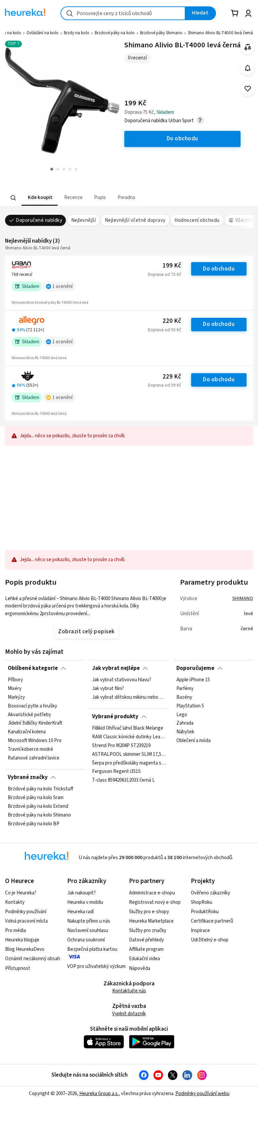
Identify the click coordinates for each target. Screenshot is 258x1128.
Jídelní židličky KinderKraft (35, 723)
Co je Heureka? (20, 892)
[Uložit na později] (248, 89)
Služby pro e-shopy (149, 911)
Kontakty (15, 902)
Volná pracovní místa (26, 921)
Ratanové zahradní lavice (33, 758)
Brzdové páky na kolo (115, 33)
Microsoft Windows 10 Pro (34, 740)
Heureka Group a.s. (99, 1093)
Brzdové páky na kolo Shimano (39, 815)
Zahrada (185, 723)
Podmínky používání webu (202, 1093)
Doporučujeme (195, 668)
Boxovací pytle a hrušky (32, 706)
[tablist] (87, 198)
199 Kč (172, 265)
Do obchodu (218, 269)
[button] (39, 198)
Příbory (15, 680)
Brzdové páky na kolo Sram (35, 797)
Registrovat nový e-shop (155, 902)
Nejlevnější (83, 220)
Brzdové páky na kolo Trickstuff (40, 789)
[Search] (13, 197)
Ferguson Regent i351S (116, 771)
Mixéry (15, 688)
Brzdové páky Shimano (161, 33)
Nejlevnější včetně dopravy (135, 220)
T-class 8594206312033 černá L (123, 780)
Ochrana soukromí (86, 939)
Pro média (15, 930)
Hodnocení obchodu (196, 220)
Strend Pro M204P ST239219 (121, 745)
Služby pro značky (147, 930)
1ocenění (62, 286)
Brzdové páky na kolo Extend (38, 806)
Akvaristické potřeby (29, 715)
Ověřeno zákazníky (210, 892)
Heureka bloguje (22, 939)
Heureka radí (80, 911)
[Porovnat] (248, 47)
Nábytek (185, 732)
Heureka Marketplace (151, 921)
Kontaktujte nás (129, 990)
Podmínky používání (25, 911)
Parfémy (185, 688)
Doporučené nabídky (39, 220)
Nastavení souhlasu (87, 930)
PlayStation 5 (190, 706)
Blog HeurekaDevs (24, 949)
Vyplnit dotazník (129, 1013)
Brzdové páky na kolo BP (33, 824)
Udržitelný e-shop (209, 939)
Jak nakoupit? (81, 892)
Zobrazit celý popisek (86, 632)
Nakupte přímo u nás (88, 921)
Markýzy (16, 697)
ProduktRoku (205, 911)
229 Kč (172, 376)
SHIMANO (242, 598)
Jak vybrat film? (108, 688)
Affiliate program (146, 949)
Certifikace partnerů (212, 921)
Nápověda (139, 968)
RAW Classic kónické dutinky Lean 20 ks (129, 737)
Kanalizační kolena (27, 732)
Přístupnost (17, 968)
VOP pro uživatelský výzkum (96, 966)
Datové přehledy (146, 939)
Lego (181, 715)
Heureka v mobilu (85, 902)
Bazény (184, 697)
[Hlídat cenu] (248, 68)
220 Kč (172, 321)
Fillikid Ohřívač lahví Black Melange (127, 728)
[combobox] (122, 13)
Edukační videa (144, 958)
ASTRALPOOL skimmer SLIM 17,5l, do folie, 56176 (129, 754)
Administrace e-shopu (152, 892)
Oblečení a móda (193, 740)
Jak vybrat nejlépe (116, 668)
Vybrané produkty (115, 717)
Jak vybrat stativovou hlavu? (121, 680)
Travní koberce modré (30, 749)
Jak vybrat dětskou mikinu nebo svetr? (129, 697)
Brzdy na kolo (76, 33)
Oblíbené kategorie (33, 668)
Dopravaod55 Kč (164, 330)
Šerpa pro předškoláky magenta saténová (129, 763)
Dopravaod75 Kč (164, 275)
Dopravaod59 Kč (164, 385)
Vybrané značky (28, 777)
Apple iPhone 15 (193, 680)
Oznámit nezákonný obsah (32, 958)
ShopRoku (201, 902)
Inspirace (200, 930)
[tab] (39, 198)
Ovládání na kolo (42, 33)
